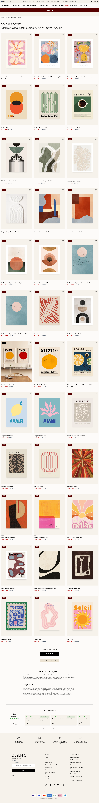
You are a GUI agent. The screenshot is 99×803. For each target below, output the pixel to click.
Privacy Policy (21, 774)
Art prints (8, 17)
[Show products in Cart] (96, 5)
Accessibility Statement (51, 764)
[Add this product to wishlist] (30, 35)
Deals (67, 5)
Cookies (72, 764)
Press (46, 757)
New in (24, 5)
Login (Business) (49, 779)
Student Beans (48, 767)
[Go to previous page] (41, 660)
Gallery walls (74, 5)
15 (55, 660)
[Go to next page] (57, 660)
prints (44, 678)
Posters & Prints (32, 5)
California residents (75, 771)
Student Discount (49, 769)
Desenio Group (53, 799)
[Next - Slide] (91, 720)
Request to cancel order (76, 780)
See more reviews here (49, 728)
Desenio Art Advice (75, 754)
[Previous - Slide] (23, 720)
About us (47, 754)
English (9, 1)
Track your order (74, 759)
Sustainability (48, 762)
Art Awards (47, 776)
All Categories (29, 14)
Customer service (74, 757)
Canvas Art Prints (44, 5)
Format (51, 14)
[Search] (89, 5)
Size (61, 14)
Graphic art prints (16, 17)
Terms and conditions (75, 762)
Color (41, 14)
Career (47, 759)
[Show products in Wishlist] (93, 5)
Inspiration (83, 5)
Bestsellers (16, 5)
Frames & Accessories (57, 5)
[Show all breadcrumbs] (2, 17)
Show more (49, 653)
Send (23, 770)
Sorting (71, 14)
